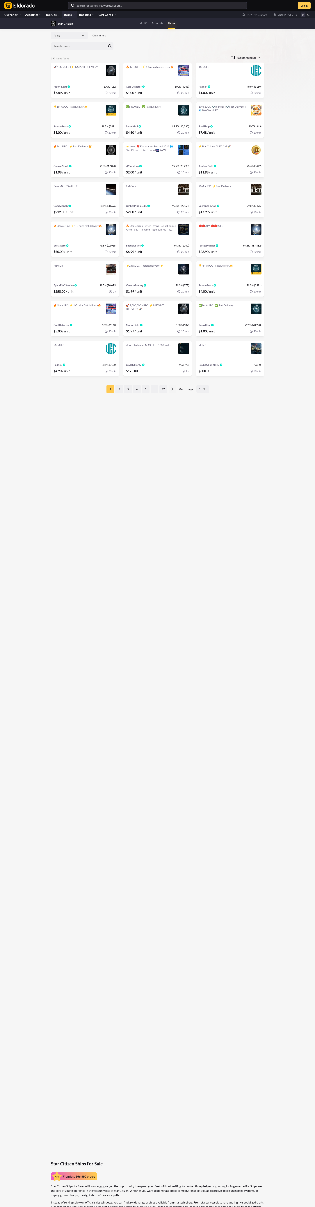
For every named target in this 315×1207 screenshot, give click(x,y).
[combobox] (69, 35)
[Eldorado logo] (18, 5)
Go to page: (186, 389)
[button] (254, 14)
